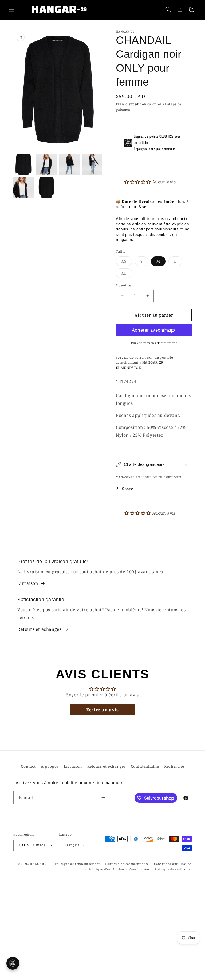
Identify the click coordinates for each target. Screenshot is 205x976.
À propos (49, 766)
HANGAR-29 (39, 864)
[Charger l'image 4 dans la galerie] (92, 164)
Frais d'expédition (131, 104)
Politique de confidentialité (127, 864)
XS (126, 262)
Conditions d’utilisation (173, 864)
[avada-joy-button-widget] (12, 963)
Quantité (123, 285)
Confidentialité (145, 766)
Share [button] (127, 488)
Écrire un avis (102, 710)
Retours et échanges (39, 629)
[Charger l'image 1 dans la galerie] (23, 164)
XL (126, 274)
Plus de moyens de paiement (154, 343)
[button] (11, 9)
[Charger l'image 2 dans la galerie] (46, 164)
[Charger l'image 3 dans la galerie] (69, 164)
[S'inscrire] (103, 797)
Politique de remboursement (77, 864)
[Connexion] (180, 9)
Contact (28, 766)
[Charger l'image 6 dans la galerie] (46, 187)
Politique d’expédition (106, 869)
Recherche (174, 766)
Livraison (27, 583)
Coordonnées (139, 869)
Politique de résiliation (173, 869)
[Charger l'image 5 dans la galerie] (23, 187)
